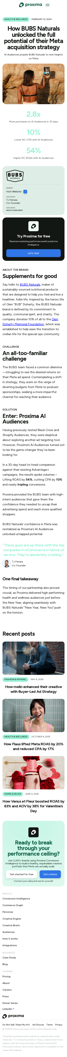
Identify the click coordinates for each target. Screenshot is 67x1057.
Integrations (9, 945)
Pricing (6, 976)
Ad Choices (38, 1025)
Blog (5, 964)
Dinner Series (10, 1003)
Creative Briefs (11, 925)
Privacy (58, 1025)
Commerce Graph (12, 905)
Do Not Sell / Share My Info (16, 1025)
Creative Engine (11, 918)
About (6, 983)
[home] (30, 4)
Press (5, 996)
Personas (7, 911)
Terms (49, 1025)
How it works (10, 938)
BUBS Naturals (30, 284)
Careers (7, 989)
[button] (47, 5)
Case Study (9, 957)
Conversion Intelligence (16, 898)
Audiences (8, 932)
